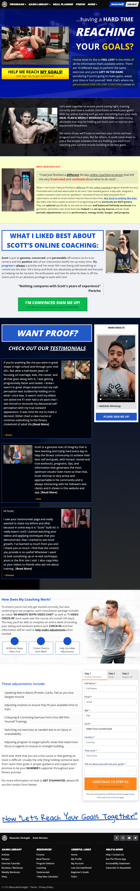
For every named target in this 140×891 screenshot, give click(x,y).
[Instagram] (123, 838)
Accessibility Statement (118, 863)
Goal (87, 723)
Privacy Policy (46, 887)
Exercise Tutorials (11, 863)
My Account (77, 863)
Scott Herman (40, 837)
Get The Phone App (116, 859)
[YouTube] (129, 838)
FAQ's (74, 876)
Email (88, 696)
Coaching (41, 867)
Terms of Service (112, 797)
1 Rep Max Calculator (47, 876)
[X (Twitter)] (135, 838)
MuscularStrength (18, 887)
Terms (33, 887)
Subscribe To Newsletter (118, 867)
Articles (5, 854)
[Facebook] (116, 838)
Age (87, 710)
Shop (4, 876)
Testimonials (42, 872)
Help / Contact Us (115, 854)
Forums (40, 854)
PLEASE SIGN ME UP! (116, 416)
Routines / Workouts (12, 867)
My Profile (76, 859)
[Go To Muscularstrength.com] (4, 3)
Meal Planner (43, 859)
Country (89, 737)
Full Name (90, 683)
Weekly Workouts (11, 872)
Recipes (6, 859)
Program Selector (45, 863)
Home (74, 854)
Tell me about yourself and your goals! (105, 764)
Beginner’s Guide (80, 872)
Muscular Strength (20, 837)
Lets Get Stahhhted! (81, 867)
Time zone (90, 750)
